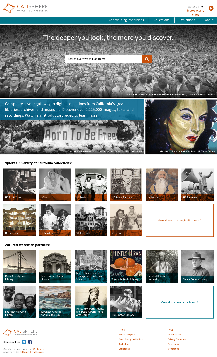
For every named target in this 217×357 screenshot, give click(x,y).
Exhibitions (187, 20)
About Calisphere (127, 334)
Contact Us (173, 349)
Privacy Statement (177, 339)
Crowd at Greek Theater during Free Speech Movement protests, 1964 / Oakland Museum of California (169, 94)
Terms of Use (174, 334)
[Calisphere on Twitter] (24, 342)
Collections (161, 20)
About (209, 20)
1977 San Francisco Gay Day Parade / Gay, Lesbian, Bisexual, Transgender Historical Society (100, 151)
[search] (147, 59)
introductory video (195, 13)
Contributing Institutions (126, 20)
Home (122, 330)
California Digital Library (31, 352)
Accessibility (174, 344)
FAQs (170, 330)
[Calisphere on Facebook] (30, 342)
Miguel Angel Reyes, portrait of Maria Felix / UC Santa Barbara (187, 151)
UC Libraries (38, 349)
